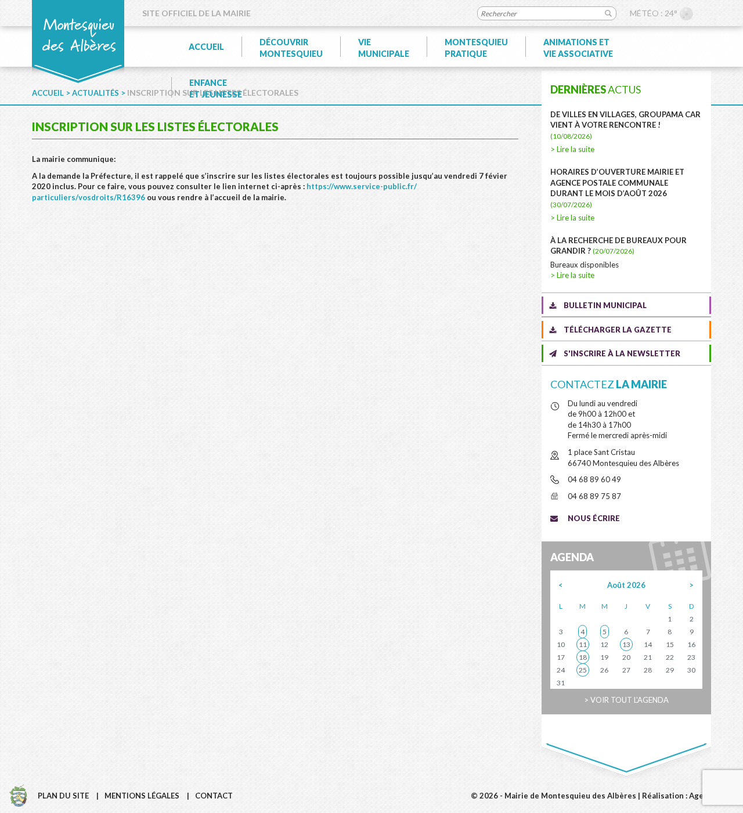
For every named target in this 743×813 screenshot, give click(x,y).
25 (583, 670)
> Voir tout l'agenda (626, 699)
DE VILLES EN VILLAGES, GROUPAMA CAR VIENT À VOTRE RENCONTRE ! (625, 125)
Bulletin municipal (605, 305)
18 (583, 657)
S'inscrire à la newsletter (622, 353)
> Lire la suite (572, 149)
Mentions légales (141, 795)
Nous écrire (594, 518)
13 (626, 644)
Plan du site (63, 795)
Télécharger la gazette (618, 329)
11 (583, 644)
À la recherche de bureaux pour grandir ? (618, 246)
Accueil (206, 47)
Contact (214, 795)
